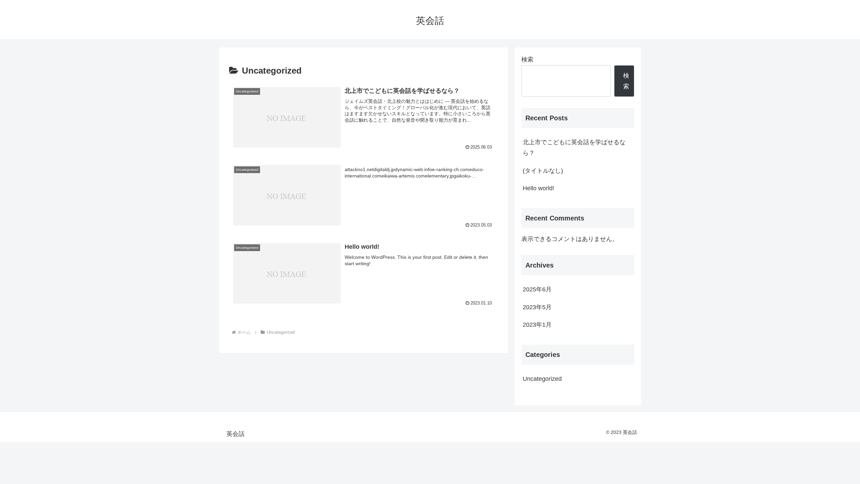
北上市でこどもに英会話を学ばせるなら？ (574, 147)
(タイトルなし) (543, 170)
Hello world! (538, 188)
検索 (527, 59)
